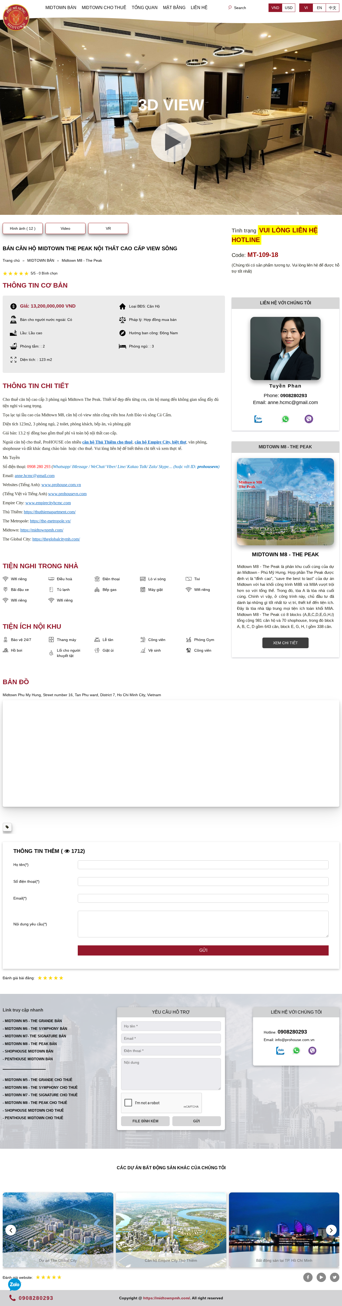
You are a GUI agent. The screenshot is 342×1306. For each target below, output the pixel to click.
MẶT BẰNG (174, 7)
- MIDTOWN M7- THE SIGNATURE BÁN (34, 1036)
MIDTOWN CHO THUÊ (104, 7)
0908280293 (292, 1032)
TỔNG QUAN (145, 7)
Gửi (203, 950)
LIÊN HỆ (199, 7)
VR (108, 228)
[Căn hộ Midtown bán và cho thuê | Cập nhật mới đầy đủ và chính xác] (16, 17)
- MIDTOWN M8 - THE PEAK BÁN (30, 1044)
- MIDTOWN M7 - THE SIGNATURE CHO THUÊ (40, 1095)
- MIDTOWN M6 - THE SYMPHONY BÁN (35, 1029)
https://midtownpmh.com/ (166, 1298)
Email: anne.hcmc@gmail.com (285, 402)
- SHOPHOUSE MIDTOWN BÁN (28, 1051)
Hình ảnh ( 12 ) (23, 228)
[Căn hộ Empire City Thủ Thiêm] (82, 1229)
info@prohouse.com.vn (294, 1040)
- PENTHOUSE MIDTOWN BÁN (28, 1059)
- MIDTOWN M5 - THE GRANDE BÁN (32, 1021)
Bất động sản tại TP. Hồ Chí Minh (195, 1260)
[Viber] (312, 1051)
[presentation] (10, 1230)
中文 (332, 8)
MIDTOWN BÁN (60, 7)
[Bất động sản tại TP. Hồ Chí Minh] (195, 1229)
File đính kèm (145, 1121)
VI (306, 8)
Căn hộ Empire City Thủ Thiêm (82, 1260)
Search (240, 8)
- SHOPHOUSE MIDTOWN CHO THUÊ (33, 1110)
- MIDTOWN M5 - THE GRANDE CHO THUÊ (37, 1080)
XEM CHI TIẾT (285, 643)
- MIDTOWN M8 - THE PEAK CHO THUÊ (35, 1103)
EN (319, 8)
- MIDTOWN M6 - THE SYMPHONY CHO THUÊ (40, 1088)
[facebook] (280, 1050)
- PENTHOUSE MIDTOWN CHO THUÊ (33, 1118)
